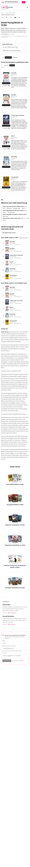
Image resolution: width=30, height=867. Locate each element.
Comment (4, 653)
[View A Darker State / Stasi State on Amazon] (6, 119)
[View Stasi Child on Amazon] (6, 77)
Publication (8, 57)
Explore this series (23, 237)
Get (23, 2)
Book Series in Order (10, 13)
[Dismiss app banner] (27, 2)
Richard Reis (6, 604)
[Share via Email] (15, 17)
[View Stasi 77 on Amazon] (6, 140)
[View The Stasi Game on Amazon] (6, 181)
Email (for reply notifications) (9, 646)
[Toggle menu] (27, 7)
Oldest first (12, 65)
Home (2, 13)
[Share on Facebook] (6, 17)
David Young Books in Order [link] (7, 14)
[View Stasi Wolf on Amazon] (6, 99)
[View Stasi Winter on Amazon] (6, 160)
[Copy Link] (19, 17)
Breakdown (15, 57)
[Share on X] (10, 17)
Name (3, 640)
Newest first (6, 65)
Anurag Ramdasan (8, 616)
